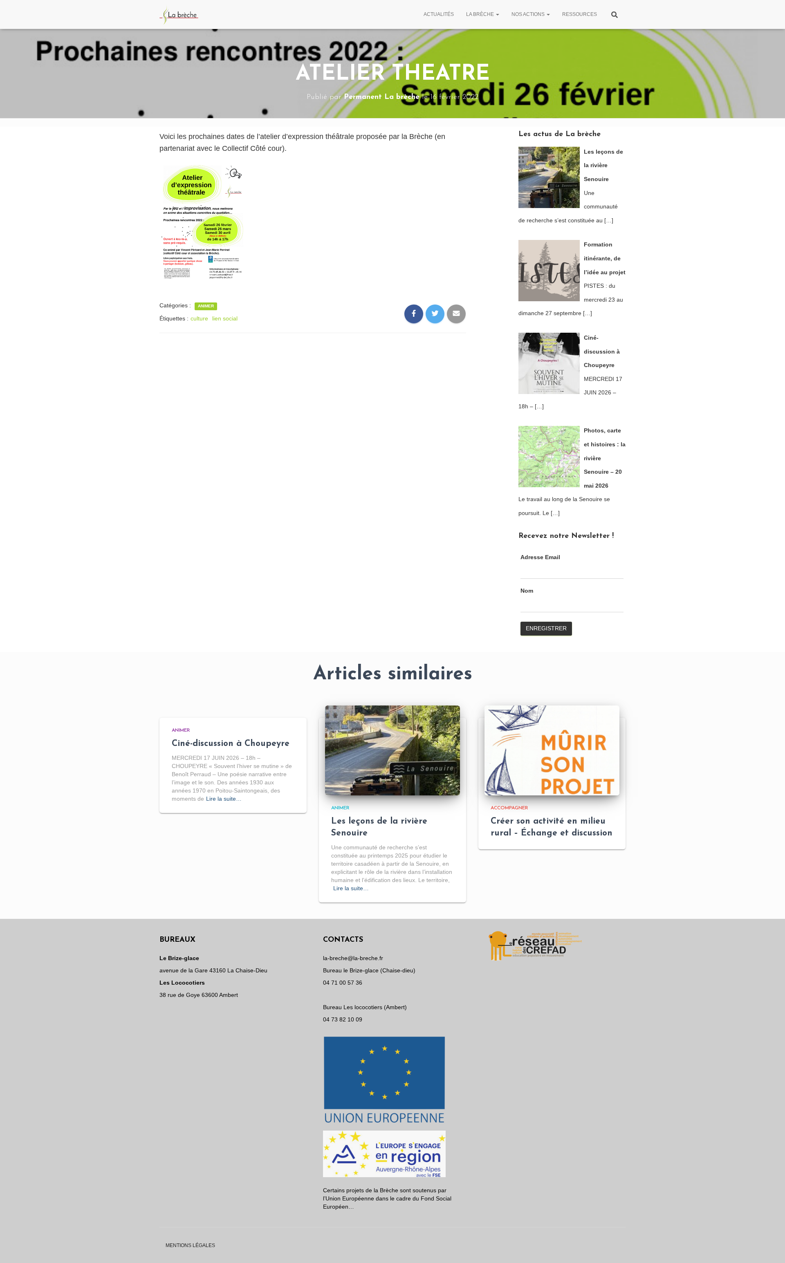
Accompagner (509, 808)
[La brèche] (179, 14)
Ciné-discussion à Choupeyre (230, 743)
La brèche (480, 14)
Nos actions (528, 14)
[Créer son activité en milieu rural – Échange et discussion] (551, 750)
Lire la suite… (224, 798)
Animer (206, 306)
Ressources (579, 14)
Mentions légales (190, 1245)
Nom (526, 590)
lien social (225, 318)
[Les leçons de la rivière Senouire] (392, 750)
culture (199, 318)
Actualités (439, 14)
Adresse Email (540, 557)
